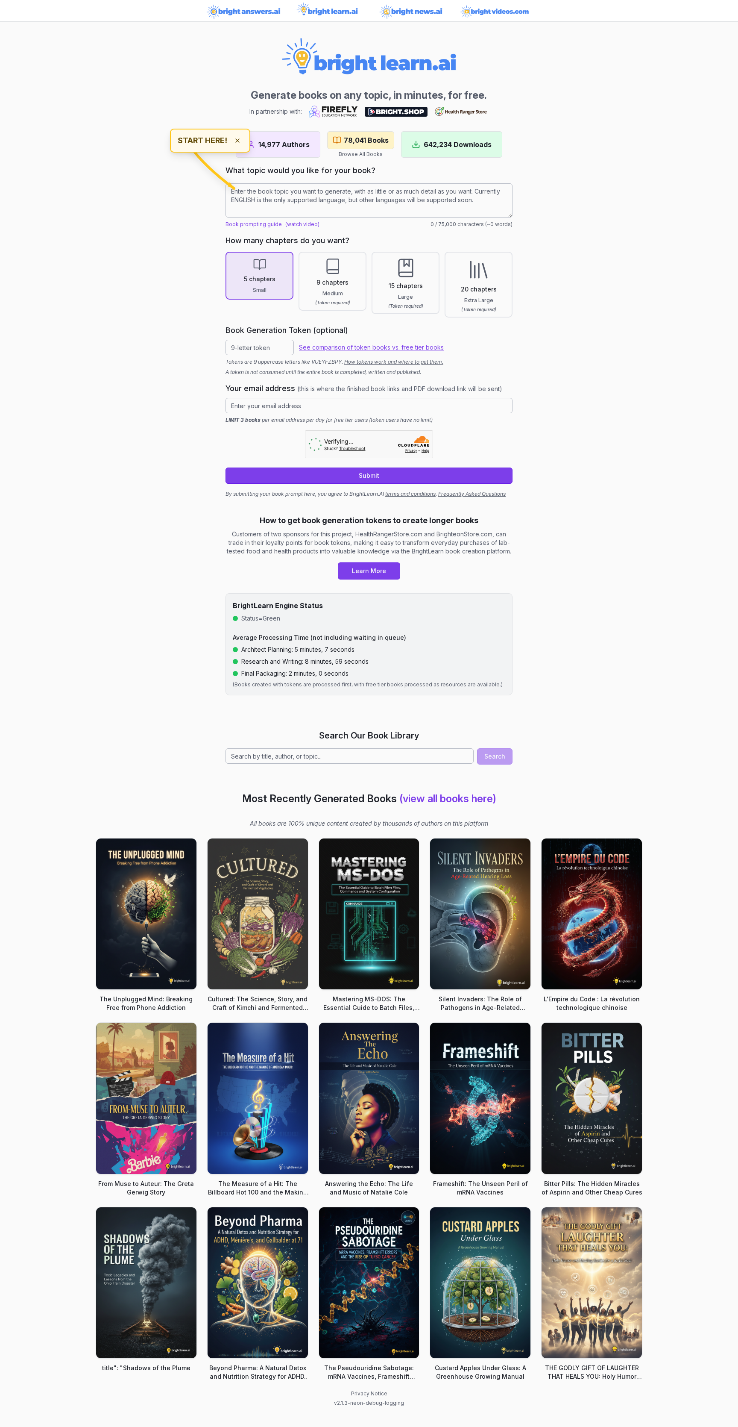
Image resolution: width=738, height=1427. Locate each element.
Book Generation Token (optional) (287, 330)
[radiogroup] (369, 285)
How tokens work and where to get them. (393, 362)
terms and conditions (410, 494)
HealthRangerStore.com (388, 534)
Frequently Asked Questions (472, 494)
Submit (369, 475)
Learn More (369, 570)
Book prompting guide (254, 224)
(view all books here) (447, 798)
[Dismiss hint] (237, 140)
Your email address (364, 388)
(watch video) (302, 224)
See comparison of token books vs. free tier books (371, 347)
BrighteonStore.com (464, 534)
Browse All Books (361, 154)
